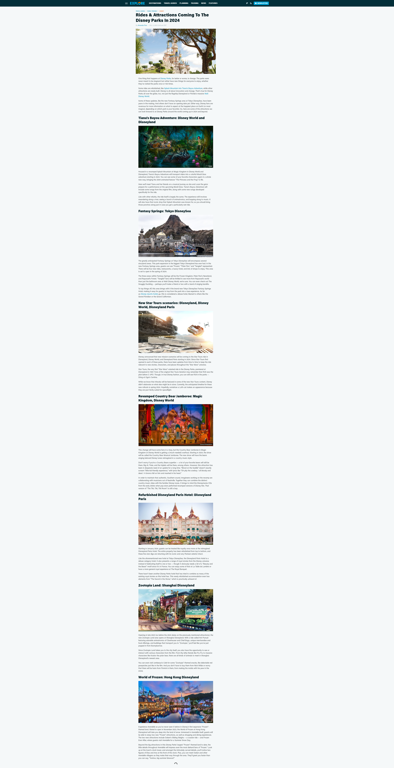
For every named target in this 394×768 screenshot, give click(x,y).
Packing (194, 3)
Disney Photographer (206, 444)
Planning (184, 3)
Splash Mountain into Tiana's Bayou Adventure (183, 88)
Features (213, 3)
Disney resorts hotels (149, 294)
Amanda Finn (142, 25)
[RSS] (251, 3)
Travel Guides (170, 3)
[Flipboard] (247, 3)
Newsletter (262, 3)
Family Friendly (152, 11)
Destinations (155, 3)
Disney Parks (165, 78)
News (203, 3)
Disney (162, 11)
